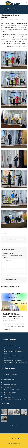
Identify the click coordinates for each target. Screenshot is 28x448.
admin (4, 19)
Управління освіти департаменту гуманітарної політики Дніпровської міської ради (15, 362)
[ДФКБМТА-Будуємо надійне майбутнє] (13, 2)
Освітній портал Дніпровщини (12, 346)
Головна (3, 8)
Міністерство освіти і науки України (13, 355)
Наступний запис (19, 239)
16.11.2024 (11, 19)
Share (2, 234)
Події (15, 8)
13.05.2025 (13, 320)
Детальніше (6, 329)
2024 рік (9, 8)
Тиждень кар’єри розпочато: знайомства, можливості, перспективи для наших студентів (13, 315)
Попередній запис (9, 239)
